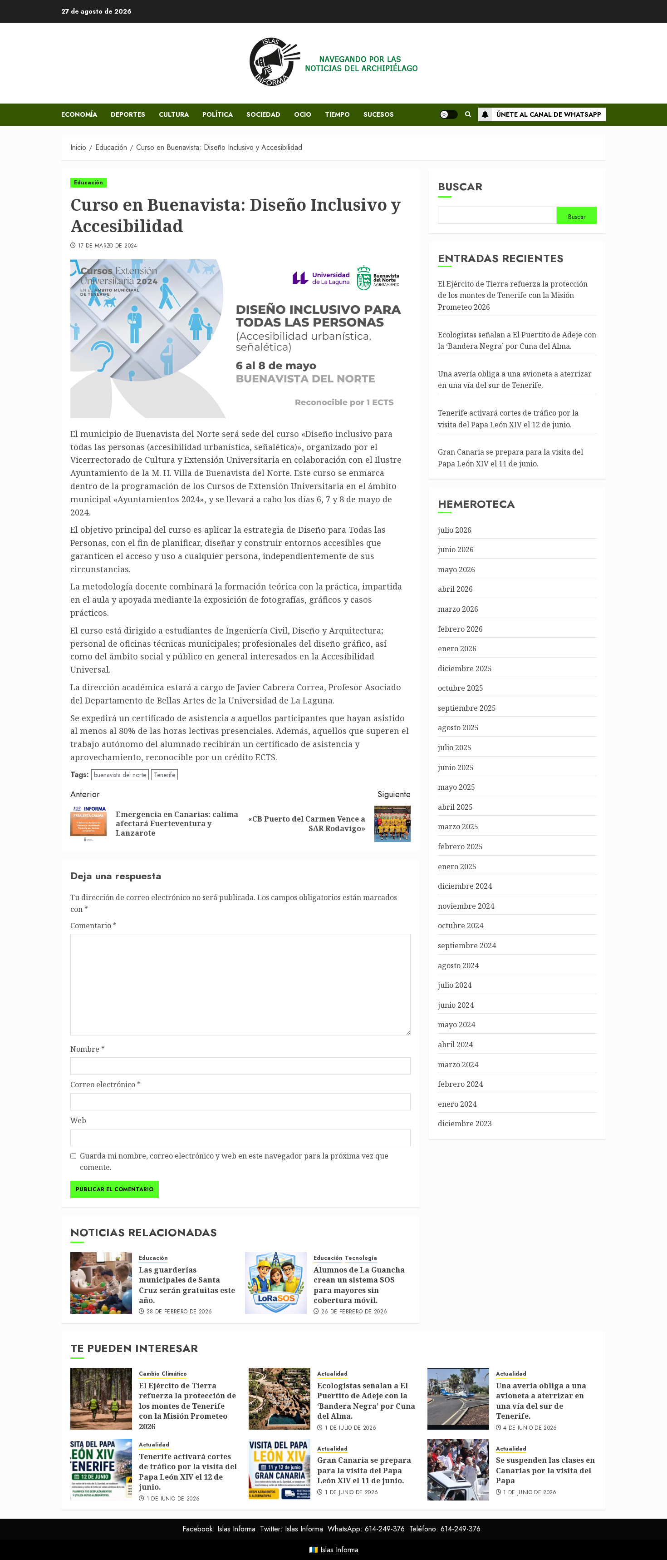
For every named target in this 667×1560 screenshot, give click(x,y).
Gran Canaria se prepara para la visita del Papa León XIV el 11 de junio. (364, 1470)
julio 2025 (454, 748)
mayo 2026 (456, 569)
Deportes (128, 114)
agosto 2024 (458, 966)
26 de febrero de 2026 (354, 1312)
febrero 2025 (460, 847)
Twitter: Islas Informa (291, 1529)
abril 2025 (455, 807)
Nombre (87, 1049)
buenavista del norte (120, 774)
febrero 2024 (460, 1084)
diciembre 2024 (465, 886)
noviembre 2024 (466, 906)
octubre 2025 (460, 688)
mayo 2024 (456, 1025)
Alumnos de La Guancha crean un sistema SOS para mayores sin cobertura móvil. (359, 1285)
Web (78, 1120)
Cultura (174, 114)
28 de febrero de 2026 (179, 1312)
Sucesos (378, 114)
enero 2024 (457, 1104)
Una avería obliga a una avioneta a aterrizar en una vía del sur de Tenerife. (515, 380)
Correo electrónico (105, 1085)
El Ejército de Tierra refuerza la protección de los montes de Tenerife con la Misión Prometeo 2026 (513, 295)
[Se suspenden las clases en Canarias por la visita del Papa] (458, 1470)
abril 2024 (455, 1045)
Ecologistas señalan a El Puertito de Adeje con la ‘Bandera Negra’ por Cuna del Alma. (366, 1401)
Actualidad (332, 1374)
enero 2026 (457, 649)
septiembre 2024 (467, 946)
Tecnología (361, 1258)
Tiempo (337, 114)
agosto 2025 (458, 728)
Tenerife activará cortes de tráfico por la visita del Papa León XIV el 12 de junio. (188, 1471)
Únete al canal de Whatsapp (548, 114)
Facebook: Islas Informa (218, 1529)
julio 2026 (454, 530)
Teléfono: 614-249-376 (445, 1529)
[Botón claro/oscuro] (449, 114)
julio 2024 (454, 985)
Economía (79, 114)
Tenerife (164, 774)
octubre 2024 (460, 926)
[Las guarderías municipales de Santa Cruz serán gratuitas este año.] (101, 1283)
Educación (88, 182)
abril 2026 (455, 589)
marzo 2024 (458, 1065)
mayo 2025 (456, 787)
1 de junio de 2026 (173, 1499)
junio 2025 (456, 768)
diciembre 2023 (465, 1124)
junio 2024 (456, 1005)
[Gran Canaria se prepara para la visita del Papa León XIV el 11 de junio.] (279, 1470)
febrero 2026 (460, 629)
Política (217, 114)
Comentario (93, 926)
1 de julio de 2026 (350, 1428)
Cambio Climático (163, 1374)
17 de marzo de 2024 (107, 246)
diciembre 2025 (465, 669)
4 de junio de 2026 (530, 1428)
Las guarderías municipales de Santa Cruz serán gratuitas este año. (187, 1285)
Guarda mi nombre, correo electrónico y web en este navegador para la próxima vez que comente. (234, 1162)
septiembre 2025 (467, 708)
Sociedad (263, 114)
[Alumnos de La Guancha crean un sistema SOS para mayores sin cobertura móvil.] (276, 1283)
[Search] (468, 114)
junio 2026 (456, 550)
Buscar (460, 186)
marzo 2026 (458, 609)
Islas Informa (339, 1550)
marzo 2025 (458, 827)
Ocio (302, 114)
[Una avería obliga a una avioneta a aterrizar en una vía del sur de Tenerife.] (458, 1399)
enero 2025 (457, 867)
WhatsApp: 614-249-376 (366, 1529)
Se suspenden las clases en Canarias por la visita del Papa (545, 1470)
